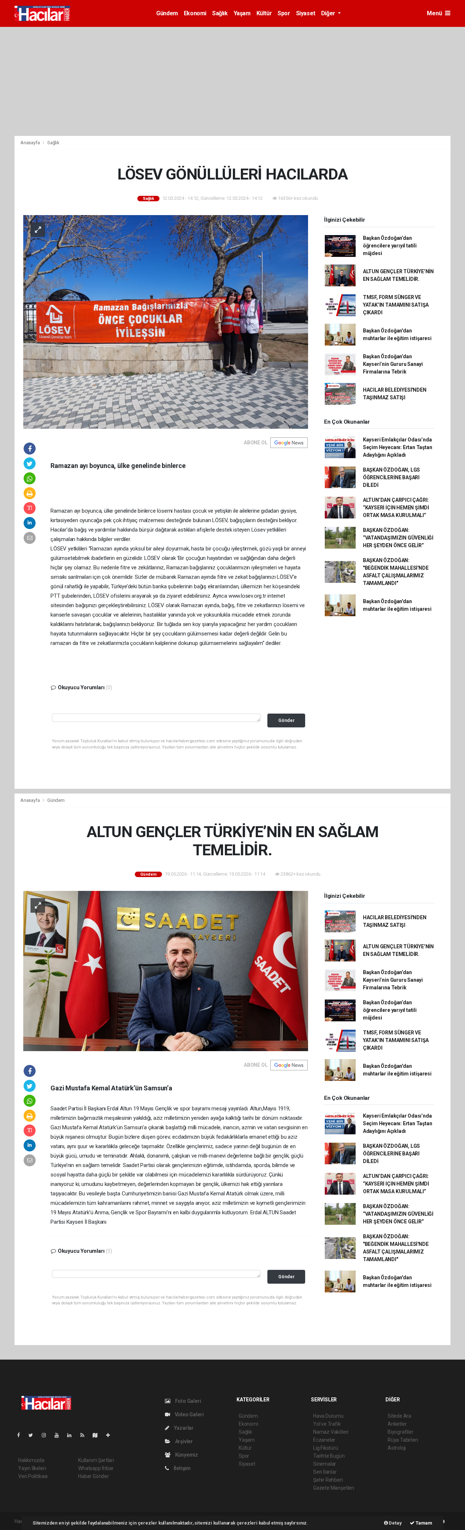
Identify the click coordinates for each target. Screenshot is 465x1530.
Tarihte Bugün (329, 1456)
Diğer (329, 13)
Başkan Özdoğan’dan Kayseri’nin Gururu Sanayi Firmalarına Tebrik (393, 364)
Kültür (264, 13)
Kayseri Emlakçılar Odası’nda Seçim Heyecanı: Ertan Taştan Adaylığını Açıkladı (397, 447)
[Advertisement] (232, 81)
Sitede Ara (399, 1416)
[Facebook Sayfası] (21, 1435)
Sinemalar (324, 1464)
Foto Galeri (187, 1401)
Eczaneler (324, 1440)
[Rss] (85, 1435)
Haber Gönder (93, 1476)
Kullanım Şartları (96, 1460)
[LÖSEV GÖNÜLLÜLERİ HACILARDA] (165, 321)
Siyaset (305, 13)
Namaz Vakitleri (330, 1432)
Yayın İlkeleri (32, 1468)
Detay (395, 1523)
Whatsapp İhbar (95, 1468)
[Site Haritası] (98, 1435)
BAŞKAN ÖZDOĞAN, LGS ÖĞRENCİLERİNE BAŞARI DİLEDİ (391, 477)
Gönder (286, 720)
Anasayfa (30, 142)
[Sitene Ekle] (111, 1435)
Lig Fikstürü (325, 1448)
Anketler (397, 1424)
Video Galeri (188, 1414)
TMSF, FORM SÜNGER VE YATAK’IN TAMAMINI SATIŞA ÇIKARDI (396, 304)
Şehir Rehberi (328, 1480)
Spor (284, 13)
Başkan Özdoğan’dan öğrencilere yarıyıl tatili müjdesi (390, 245)
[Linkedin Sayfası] (72, 1435)
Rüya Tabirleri (403, 1440)
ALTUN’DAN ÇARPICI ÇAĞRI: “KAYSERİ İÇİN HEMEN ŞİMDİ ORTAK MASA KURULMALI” (396, 507)
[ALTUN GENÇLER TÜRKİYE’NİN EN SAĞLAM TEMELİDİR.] (165, 970)
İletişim (182, 1468)
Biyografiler (400, 1432)
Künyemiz (186, 1455)
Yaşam (242, 13)
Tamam (423, 1523)
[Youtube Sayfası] (59, 1435)
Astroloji (397, 1448)
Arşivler (183, 1441)
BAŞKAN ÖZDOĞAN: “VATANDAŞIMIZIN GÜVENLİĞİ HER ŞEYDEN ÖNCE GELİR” (398, 537)
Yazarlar (183, 1428)
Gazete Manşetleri (333, 1488)
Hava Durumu (328, 1416)
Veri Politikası (33, 1476)
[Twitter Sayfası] (33, 1435)
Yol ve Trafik (327, 1424)
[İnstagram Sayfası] (47, 1435)
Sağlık (220, 13)
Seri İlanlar (325, 1472)
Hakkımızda (31, 1460)
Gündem (167, 13)
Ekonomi (195, 13)
